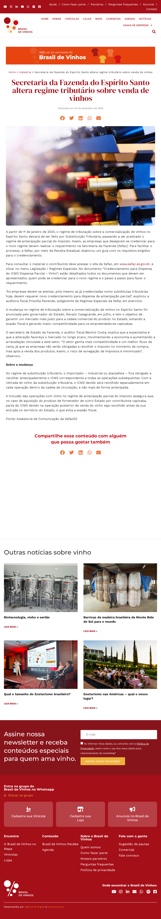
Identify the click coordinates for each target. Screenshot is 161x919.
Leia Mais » (11, 626)
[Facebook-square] (39, 6)
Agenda (129, 18)
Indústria (25, 72)
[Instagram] (11, 6)
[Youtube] (5, 6)
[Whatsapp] (28, 6)
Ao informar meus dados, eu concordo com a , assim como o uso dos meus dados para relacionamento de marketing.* (114, 748)
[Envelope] (22, 6)
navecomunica (56, 906)
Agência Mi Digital (35, 906)
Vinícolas (72, 18)
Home (44, 18)
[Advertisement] (80, 501)
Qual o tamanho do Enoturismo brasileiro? (37, 694)
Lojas (87, 18)
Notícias (145, 18)
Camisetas (113, 18)
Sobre (56, 18)
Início (12, 72)
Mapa (98, 18)
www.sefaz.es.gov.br (135, 264)
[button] (154, 31)
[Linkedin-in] (16, 6)
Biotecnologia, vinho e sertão (27, 617)
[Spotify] (33, 6)
